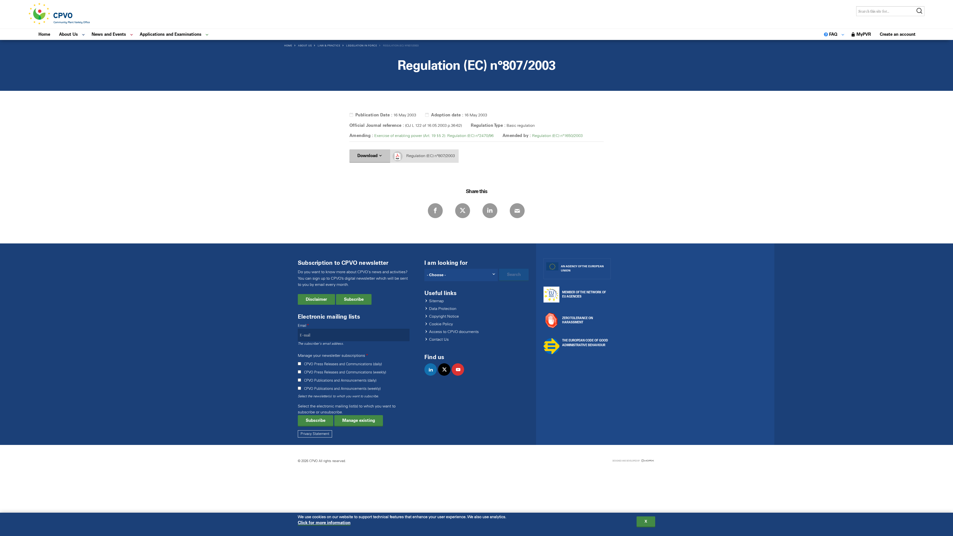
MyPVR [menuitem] (863, 34)
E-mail (517, 210)
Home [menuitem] (44, 34)
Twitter (462, 210)
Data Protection (442, 309)
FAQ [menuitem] (833, 34)
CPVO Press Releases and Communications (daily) (343, 364)
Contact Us (439, 339)
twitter (446, 375)
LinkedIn (489, 210)
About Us (305, 45)
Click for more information (324, 523)
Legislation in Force (361, 45)
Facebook (435, 210)
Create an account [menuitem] (898, 34)
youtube (460, 375)
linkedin (433, 375)
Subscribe (354, 299)
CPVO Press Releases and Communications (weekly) (345, 372)
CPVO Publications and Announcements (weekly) (342, 389)
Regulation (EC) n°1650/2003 (557, 135)
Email (302, 326)
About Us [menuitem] (68, 34)
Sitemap (436, 301)
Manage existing (358, 420)
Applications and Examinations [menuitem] (171, 34)
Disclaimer (316, 299)
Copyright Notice (444, 316)
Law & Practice (329, 45)
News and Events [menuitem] (109, 34)
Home (288, 45)
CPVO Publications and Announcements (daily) (340, 380)
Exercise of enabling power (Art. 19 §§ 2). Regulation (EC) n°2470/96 (434, 135)
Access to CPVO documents (454, 332)
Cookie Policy (441, 324)
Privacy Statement (315, 434)
